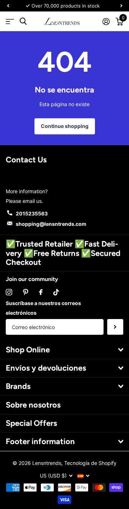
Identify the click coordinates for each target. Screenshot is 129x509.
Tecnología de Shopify (90, 463)
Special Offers (31, 423)
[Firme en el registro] (106, 21)
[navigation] (8, 5)
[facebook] (41, 292)
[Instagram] (9, 292)
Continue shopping (65, 126)
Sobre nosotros (33, 405)
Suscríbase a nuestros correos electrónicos (43, 308)
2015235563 (32, 213)
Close (64, 349)
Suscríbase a (115, 327)
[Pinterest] (25, 292)
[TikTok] (56, 292)
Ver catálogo (10, 21)
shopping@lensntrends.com (51, 224)
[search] (23, 21)
